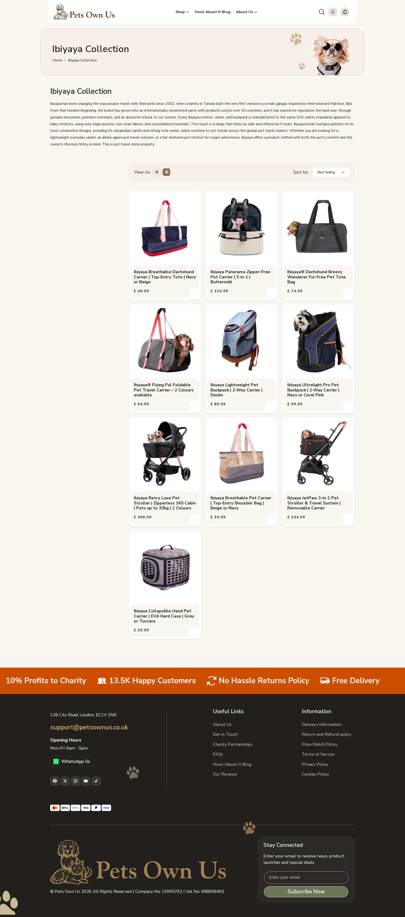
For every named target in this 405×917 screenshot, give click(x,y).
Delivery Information (321, 724)
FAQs (218, 754)
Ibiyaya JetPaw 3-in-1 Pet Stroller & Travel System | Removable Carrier (314, 503)
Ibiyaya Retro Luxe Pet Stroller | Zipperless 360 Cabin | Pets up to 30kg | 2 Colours (165, 503)
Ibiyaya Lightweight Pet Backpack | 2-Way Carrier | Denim (236, 390)
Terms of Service (318, 754)
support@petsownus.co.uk (89, 727)
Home (57, 60)
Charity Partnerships (232, 744)
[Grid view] (166, 172)
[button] (321, 12)
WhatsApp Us (75, 761)
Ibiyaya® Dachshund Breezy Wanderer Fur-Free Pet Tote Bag (316, 277)
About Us (222, 724)
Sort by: (300, 172)
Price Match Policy (319, 744)
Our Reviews (225, 774)
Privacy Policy (315, 764)
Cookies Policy (315, 774)
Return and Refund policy (326, 734)
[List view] (156, 172)
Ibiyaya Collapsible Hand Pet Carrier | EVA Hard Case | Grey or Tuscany (164, 616)
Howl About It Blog (232, 764)
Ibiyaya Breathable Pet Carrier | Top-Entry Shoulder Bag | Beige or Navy (240, 503)
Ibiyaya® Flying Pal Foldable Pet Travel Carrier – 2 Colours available (164, 390)
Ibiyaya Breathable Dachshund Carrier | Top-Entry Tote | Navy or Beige (165, 277)
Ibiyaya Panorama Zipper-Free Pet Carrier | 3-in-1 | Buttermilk (240, 277)
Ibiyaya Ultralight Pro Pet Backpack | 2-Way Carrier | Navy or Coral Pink (313, 390)
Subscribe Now (306, 891)
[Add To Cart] (195, 293)
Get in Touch (225, 734)
